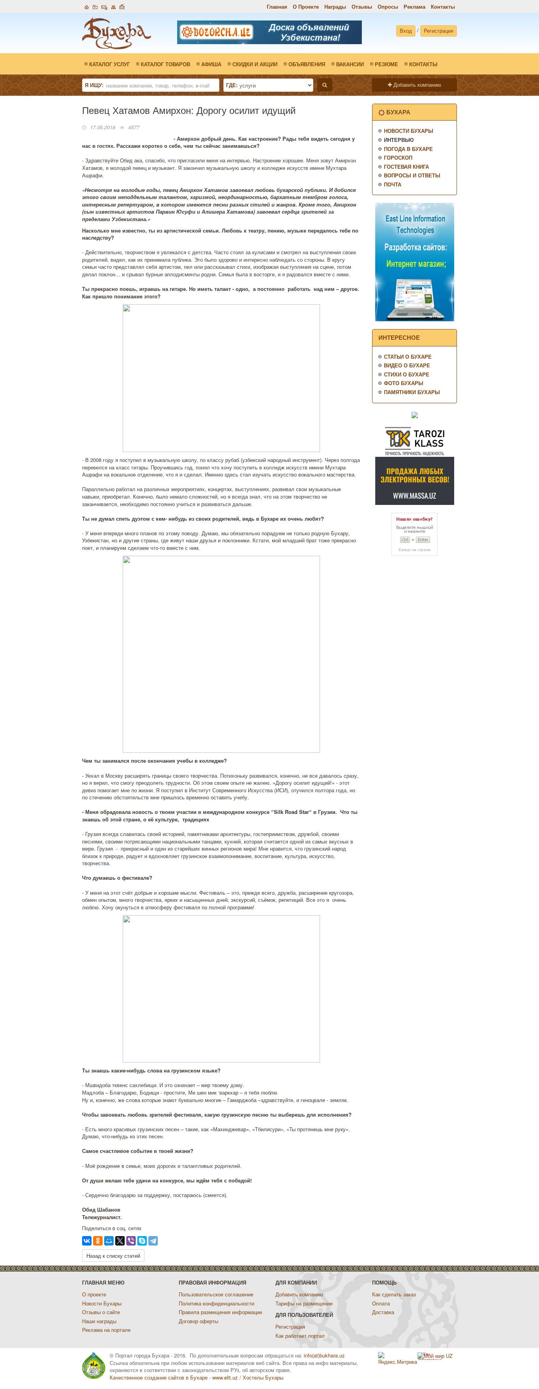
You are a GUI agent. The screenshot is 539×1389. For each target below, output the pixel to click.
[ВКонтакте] (87, 1241)
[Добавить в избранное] (95, 6)
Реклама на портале (106, 1329)
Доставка (383, 1312)
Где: (232, 85)
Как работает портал (300, 1335)
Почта (392, 184)
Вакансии (350, 64)
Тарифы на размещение (304, 1303)
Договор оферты (198, 1321)
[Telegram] (153, 1241)
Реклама (414, 6)
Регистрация (438, 30)
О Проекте (306, 6)
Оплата (381, 1303)
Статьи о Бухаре (408, 356)
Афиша (211, 64)
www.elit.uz (225, 1377)
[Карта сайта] (113, 6)
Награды (335, 6)
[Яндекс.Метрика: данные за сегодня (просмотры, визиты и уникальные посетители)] (397, 1359)
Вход (406, 30)
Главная (277, 6)
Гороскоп (398, 157)
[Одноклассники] (98, 1241)
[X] (120, 1241)
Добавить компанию (416, 84)
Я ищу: (94, 85)
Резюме (386, 64)
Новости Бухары (408, 130)
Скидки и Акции (254, 64)
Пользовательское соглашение (216, 1294)
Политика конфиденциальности (216, 1303)
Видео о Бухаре (407, 365)
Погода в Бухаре (408, 149)
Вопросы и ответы (412, 175)
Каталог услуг (109, 64)
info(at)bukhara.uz (324, 1355)
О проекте (94, 1294)
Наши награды (99, 1321)
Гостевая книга (406, 166)
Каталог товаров (165, 64)
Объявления (306, 64)
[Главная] (86, 6)
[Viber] (131, 1241)
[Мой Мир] (109, 1241)
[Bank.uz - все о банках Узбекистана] (415, 414)
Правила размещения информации (220, 1312)
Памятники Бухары (412, 392)
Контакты (443, 6)
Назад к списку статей (113, 1255)
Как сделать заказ (394, 1294)
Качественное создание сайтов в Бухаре (159, 1377)
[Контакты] (104, 6)
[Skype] (142, 1241)
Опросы (388, 6)
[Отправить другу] (122, 6)
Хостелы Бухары (263, 1377)
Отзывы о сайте (101, 1312)
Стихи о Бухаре (406, 374)
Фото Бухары (403, 383)
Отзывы (362, 6)
